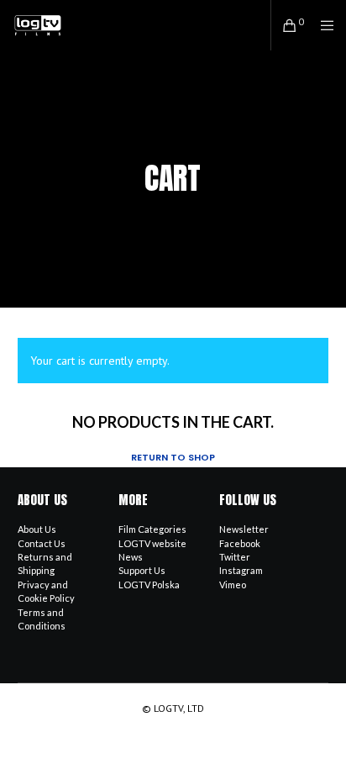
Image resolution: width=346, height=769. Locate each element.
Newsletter (244, 529)
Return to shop (173, 457)
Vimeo (232, 584)
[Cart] (285, 25)
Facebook (239, 543)
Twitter (234, 556)
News (130, 556)
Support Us (141, 570)
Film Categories (152, 529)
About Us (37, 529)
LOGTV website (152, 543)
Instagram (241, 570)
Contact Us (42, 543)
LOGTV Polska (149, 584)
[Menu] (322, 25)
